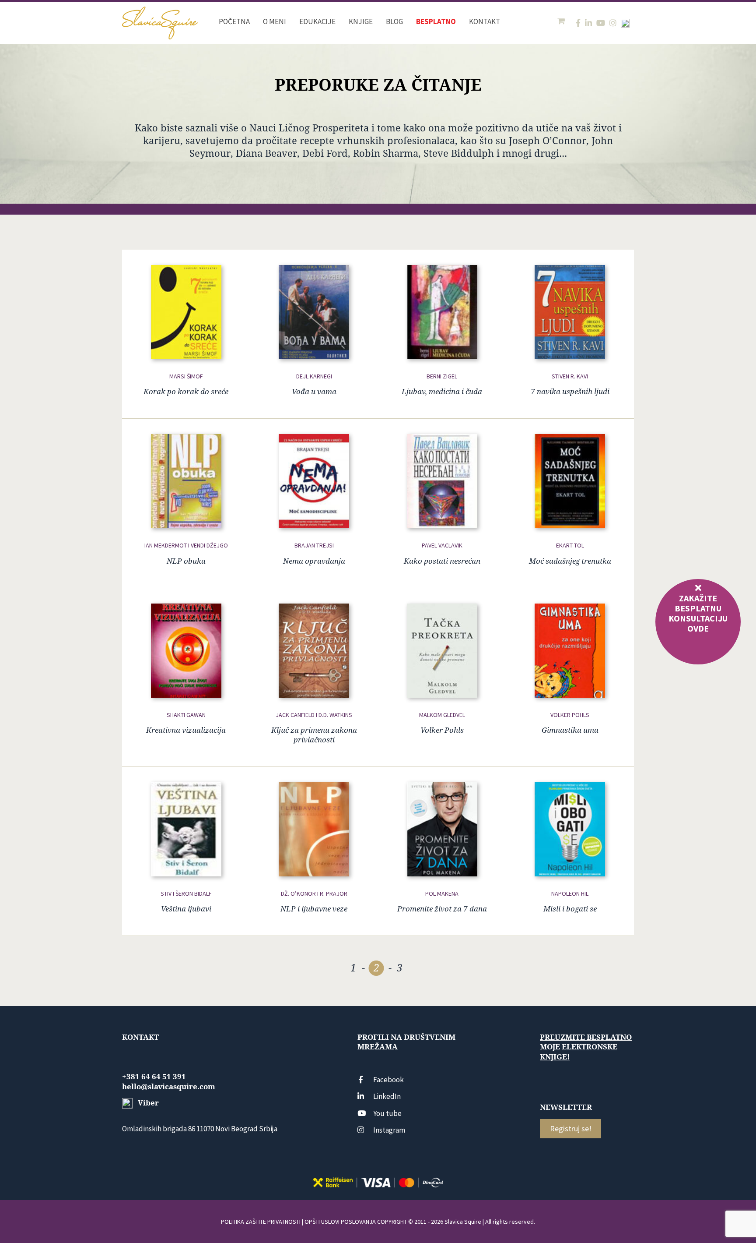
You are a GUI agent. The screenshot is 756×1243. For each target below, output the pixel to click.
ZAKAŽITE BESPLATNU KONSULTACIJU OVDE (698, 613)
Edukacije (317, 21)
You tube (387, 1113)
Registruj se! (571, 1128)
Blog (394, 21)
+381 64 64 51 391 (154, 1076)
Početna (234, 21)
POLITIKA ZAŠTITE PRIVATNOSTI (261, 1221)
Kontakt (484, 21)
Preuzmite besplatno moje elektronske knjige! (586, 1047)
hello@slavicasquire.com (168, 1086)
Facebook (388, 1079)
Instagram (389, 1130)
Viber (147, 1102)
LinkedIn (387, 1096)
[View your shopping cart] (562, 21)
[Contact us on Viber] (625, 23)
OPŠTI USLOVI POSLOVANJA (340, 1221)
